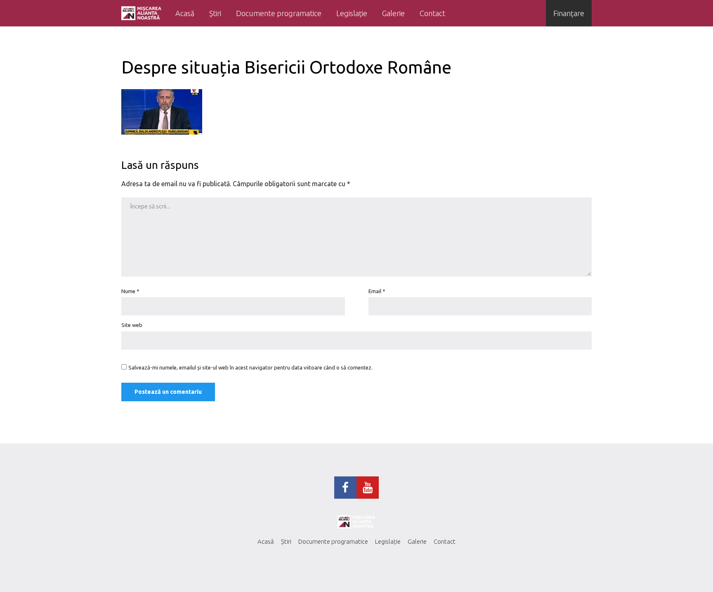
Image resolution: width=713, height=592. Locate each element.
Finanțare (568, 13)
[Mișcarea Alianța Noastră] (141, 13)
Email (376, 291)
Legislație (351, 13)
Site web (131, 325)
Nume (130, 291)
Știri (215, 13)
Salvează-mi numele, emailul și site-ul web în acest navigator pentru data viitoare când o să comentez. (250, 367)
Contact (432, 13)
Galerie (393, 13)
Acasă (184, 13)
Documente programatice (278, 13)
